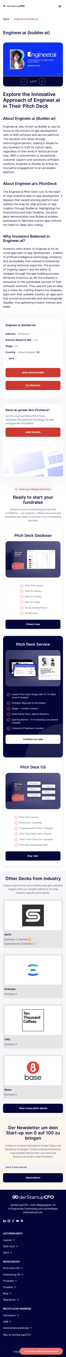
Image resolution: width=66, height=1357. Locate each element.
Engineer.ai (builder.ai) (26, 19)
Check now (33, 624)
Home (6, 19)
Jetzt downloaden (33, 372)
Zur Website (33, 385)
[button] (59, 6)
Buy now (33, 856)
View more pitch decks (33, 1108)
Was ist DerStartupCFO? (17, 1334)
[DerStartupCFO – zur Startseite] (17, 6)
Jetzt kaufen (33, 432)
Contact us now (33, 739)
